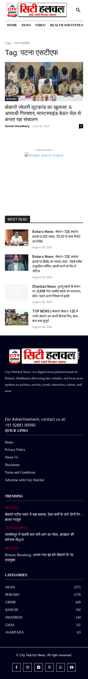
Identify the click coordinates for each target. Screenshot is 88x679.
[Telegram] (38, 667)
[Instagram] (27, 667)
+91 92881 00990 (20, 425)
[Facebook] (16, 667)
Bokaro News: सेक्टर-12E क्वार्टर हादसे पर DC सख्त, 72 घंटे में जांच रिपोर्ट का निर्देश (56, 236)
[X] (49, 667)
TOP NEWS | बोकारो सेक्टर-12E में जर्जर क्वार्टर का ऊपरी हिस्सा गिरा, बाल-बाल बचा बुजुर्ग (55, 316)
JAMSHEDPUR (16, 528)
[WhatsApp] (60, 667)
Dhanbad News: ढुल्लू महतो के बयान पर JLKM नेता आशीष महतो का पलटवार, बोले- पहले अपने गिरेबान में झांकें (56, 291)
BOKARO (11, 99)
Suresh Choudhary (17, 126)
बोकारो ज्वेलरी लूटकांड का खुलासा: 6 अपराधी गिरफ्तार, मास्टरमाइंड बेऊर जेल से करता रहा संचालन (43, 113)
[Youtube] (71, 667)
